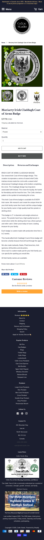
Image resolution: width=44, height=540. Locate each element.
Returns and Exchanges (28, 165)
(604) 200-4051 (22, 442)
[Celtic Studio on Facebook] (18, 414)
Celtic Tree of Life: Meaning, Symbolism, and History (22, 480)
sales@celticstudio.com (22, 445)
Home (3, 42)
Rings (22, 350)
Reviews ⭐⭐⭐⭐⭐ (22, 315)
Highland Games (22, 489)
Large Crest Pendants (22, 387)
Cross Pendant (22, 395)
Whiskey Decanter (22, 372)
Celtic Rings (22, 355)
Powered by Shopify (32, 527)
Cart (40, 9)
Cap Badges (22, 347)
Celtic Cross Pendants (22, 361)
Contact (22, 321)
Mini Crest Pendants (22, 392)
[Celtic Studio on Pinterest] (22, 414)
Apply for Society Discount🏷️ (22, 334)
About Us (22, 318)
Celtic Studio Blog (22, 456)
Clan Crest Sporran (22, 363)
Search (22, 332)
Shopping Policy (22, 329)
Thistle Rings (22, 352)
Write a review (22, 291)
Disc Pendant (22, 390)
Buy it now (22, 156)
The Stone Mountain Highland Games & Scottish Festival (22, 513)
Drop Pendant (22, 401)
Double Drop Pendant (22, 398)
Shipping (4, 123)
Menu (8, 9)
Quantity (5, 137)
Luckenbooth (22, 358)
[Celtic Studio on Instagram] (26, 414)
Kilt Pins (22, 344)
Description (8, 165)
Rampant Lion (22, 377)
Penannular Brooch (22, 403)
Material (4, 128)
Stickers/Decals (22, 374)
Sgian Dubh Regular (22, 369)
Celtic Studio (21, 527)
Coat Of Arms (20, 264)
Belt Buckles (22, 366)
